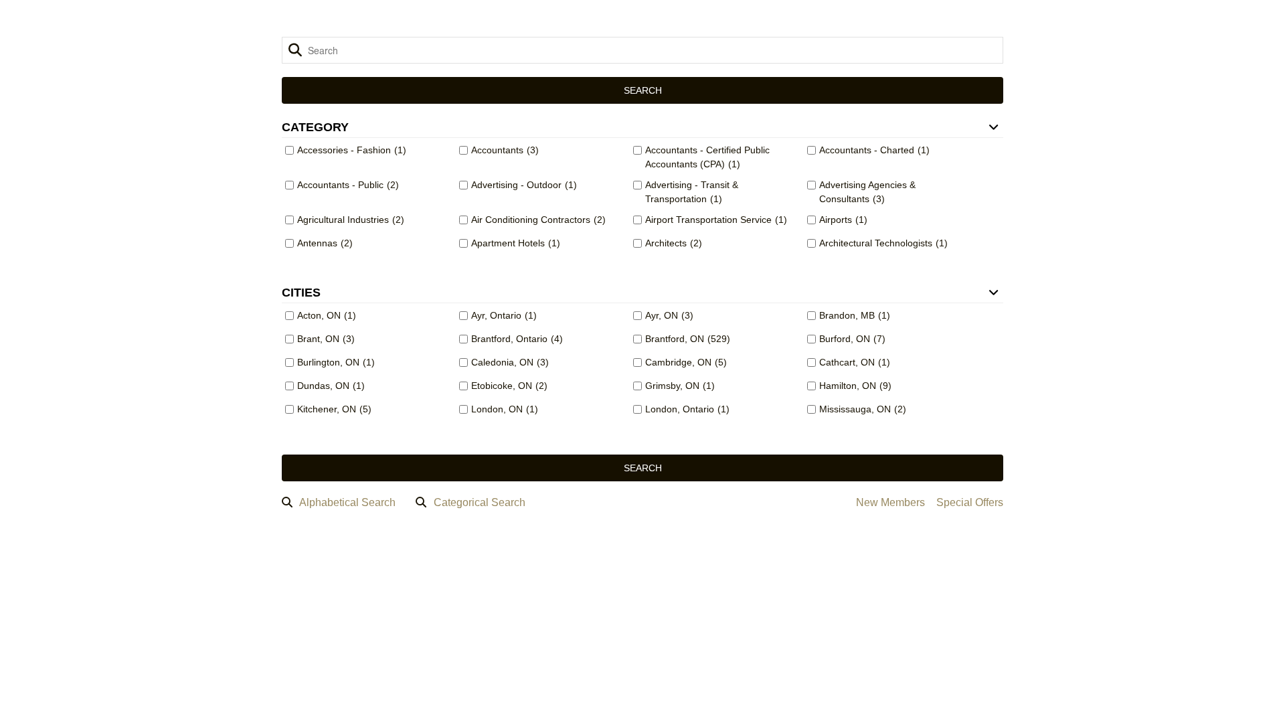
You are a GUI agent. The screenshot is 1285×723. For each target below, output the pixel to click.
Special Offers (969, 502)
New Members (890, 502)
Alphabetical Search (347, 502)
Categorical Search (479, 502)
